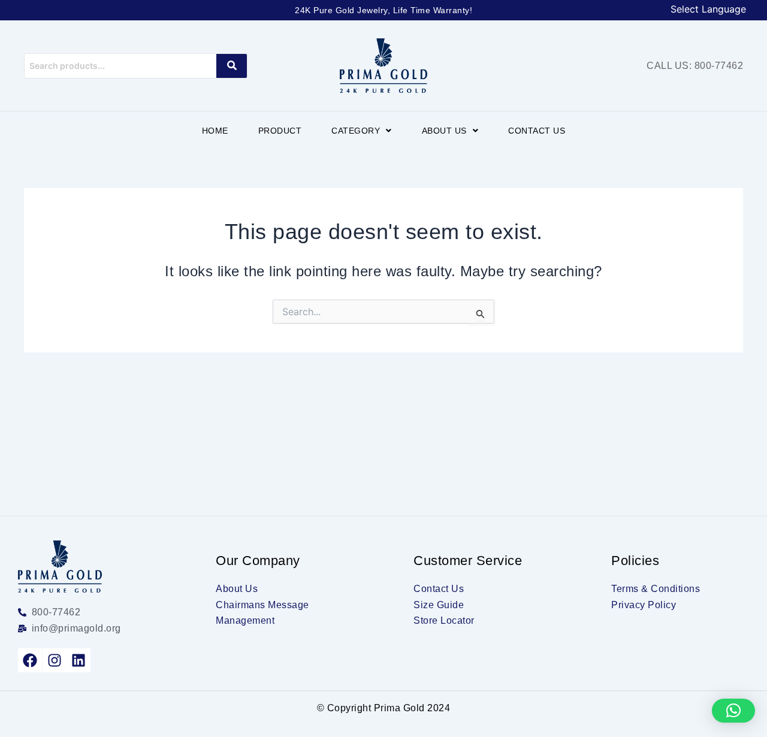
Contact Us (536, 130)
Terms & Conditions (655, 589)
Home (215, 130)
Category (355, 130)
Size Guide (438, 605)
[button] (361, 130)
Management (245, 620)
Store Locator (444, 620)
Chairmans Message (262, 605)
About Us (444, 130)
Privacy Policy (643, 605)
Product (280, 130)
